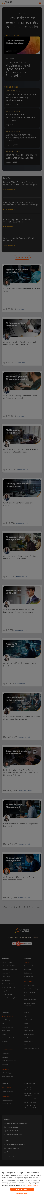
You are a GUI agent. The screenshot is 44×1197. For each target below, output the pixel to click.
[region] (22, 1181)
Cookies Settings (21, 1193)
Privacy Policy (32, 1185)
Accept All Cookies (22, 1189)
